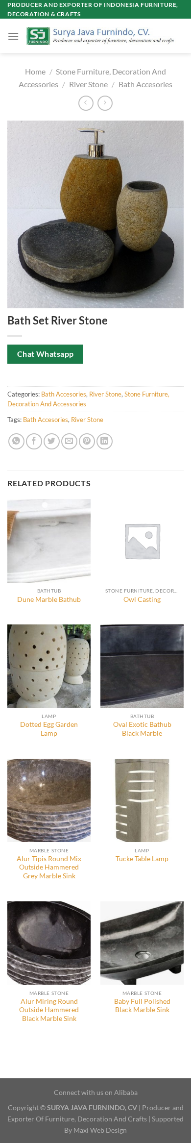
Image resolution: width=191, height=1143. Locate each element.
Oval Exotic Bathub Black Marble (142, 729)
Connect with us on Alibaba (96, 1092)
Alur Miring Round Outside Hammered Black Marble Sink (49, 1009)
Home (35, 71)
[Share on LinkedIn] (104, 441)
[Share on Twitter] (52, 441)
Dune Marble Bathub (49, 599)
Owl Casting (142, 599)
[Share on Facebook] (34, 441)
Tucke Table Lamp (142, 859)
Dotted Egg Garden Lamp (49, 729)
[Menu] (13, 36)
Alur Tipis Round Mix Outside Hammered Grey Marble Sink (49, 867)
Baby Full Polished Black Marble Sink (142, 1005)
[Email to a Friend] (69, 441)
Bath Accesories (145, 84)
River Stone (88, 84)
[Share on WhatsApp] (16, 441)
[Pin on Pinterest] (87, 441)
